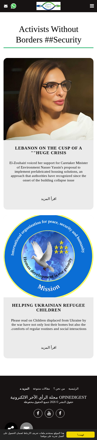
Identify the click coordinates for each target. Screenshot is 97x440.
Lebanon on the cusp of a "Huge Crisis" (48, 150)
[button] (92, 6)
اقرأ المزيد (48, 199)
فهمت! (80, 434)
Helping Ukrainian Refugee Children (48, 307)
